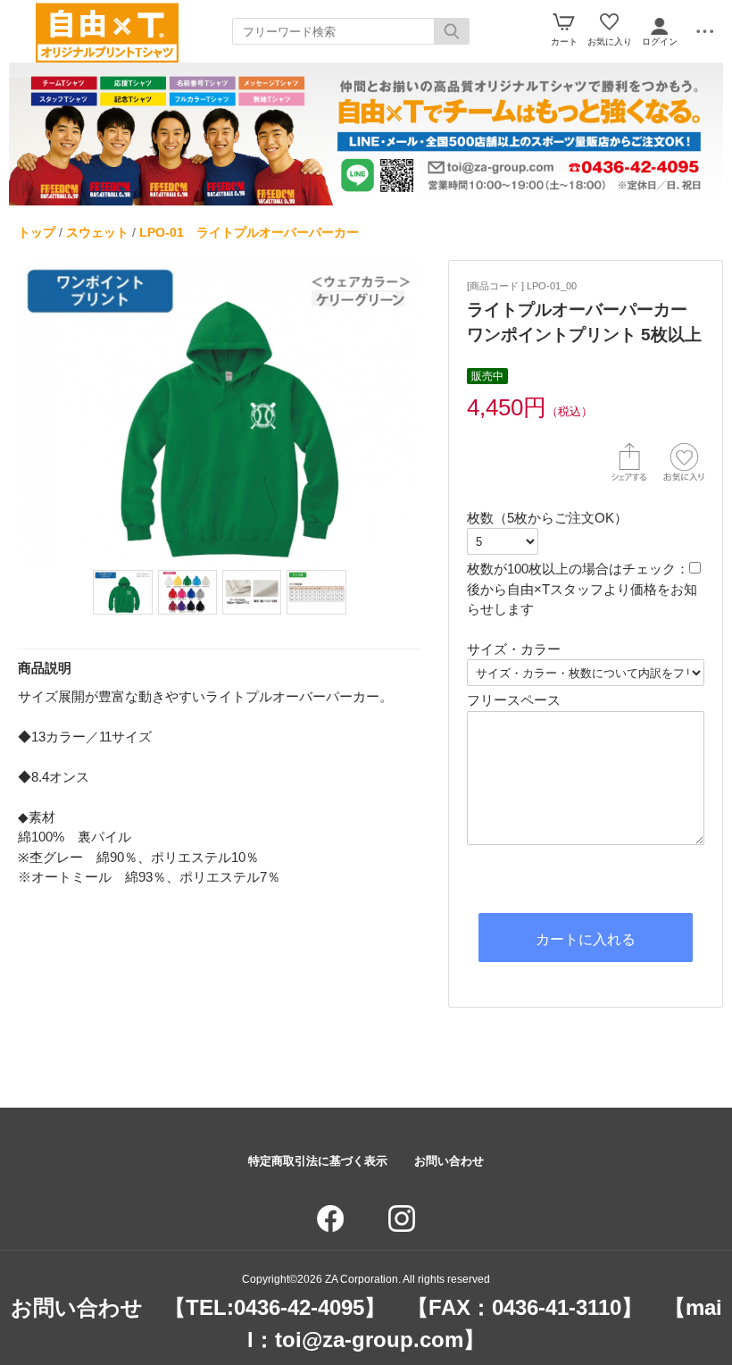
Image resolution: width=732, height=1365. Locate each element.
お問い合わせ (449, 1161)
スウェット (97, 232)
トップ (36, 232)
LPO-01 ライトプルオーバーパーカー (249, 232)
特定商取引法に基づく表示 (317, 1161)
